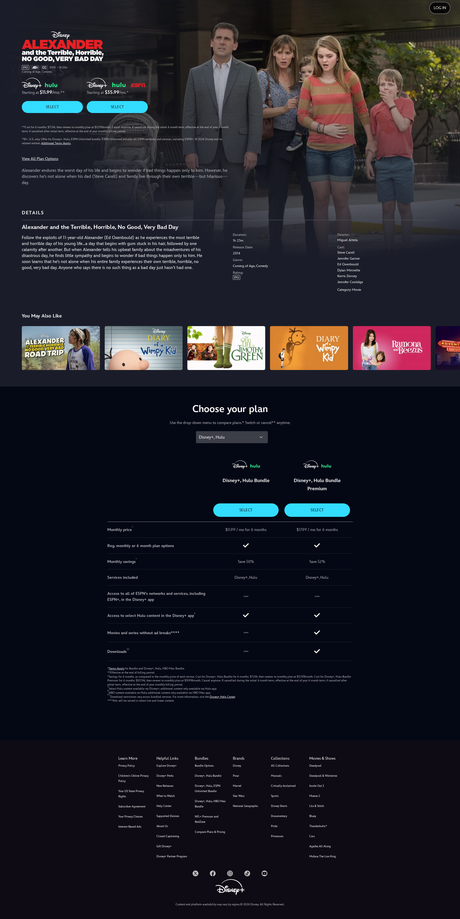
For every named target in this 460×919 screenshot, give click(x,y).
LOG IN (440, 8)
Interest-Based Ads (129, 826)
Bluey (312, 816)
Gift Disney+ (164, 846)
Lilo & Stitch (316, 806)
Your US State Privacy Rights (131, 793)
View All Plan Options (40, 158)
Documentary (279, 816)
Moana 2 (314, 796)
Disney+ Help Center (222, 696)
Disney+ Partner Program (171, 856)
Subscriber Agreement (131, 806)
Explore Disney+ (166, 765)
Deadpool (315, 765)
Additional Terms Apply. (56, 143)
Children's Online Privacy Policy (133, 778)
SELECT (52, 107)
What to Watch (165, 796)
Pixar (236, 775)
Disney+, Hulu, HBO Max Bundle (210, 804)
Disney (237, 765)
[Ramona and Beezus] (392, 348)
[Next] (451, 347)
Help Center (164, 806)
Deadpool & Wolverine (323, 775)
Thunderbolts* (318, 826)
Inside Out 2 (316, 786)
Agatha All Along (320, 846)
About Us (162, 826)
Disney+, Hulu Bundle (208, 775)
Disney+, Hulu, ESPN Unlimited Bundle (207, 788)
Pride (274, 826)
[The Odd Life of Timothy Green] (226, 348)
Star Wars (239, 796)
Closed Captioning (167, 836)
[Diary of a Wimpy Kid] (144, 348)
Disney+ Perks (165, 775)
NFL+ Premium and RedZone (206, 819)
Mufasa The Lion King (322, 856)
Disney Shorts (279, 806)
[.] (195, 873)
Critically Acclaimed (283, 786)
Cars (312, 836)
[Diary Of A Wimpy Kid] (309, 348)
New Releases (164, 786)
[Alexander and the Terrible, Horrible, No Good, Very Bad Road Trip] (61, 348)
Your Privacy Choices (130, 816)
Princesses (277, 836)
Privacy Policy (126, 765)
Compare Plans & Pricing (210, 832)
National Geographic (245, 806)
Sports (275, 796)
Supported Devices (167, 816)
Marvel (237, 786)
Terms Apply (116, 668)
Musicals (276, 775)
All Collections (280, 765)
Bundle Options (204, 765)
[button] (172, 758)
